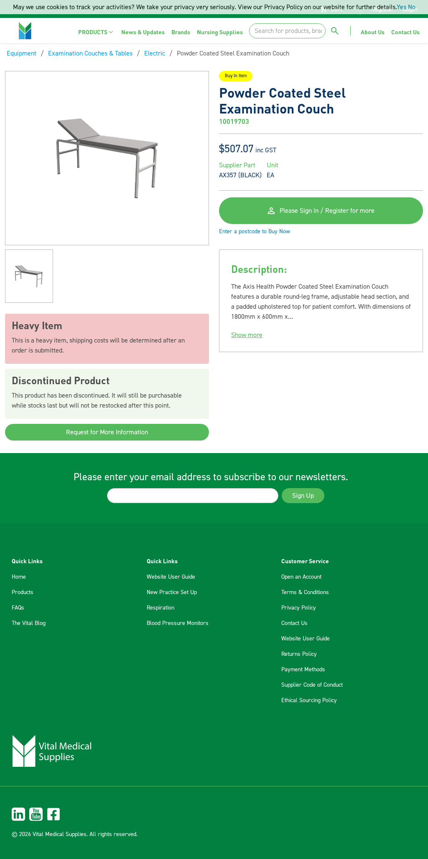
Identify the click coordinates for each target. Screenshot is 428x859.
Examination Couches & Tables (90, 53)
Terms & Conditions (305, 592)
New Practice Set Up (172, 592)
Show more (246, 335)
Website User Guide (171, 577)
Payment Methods (303, 669)
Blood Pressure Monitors (178, 623)
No (411, 7)
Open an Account (301, 577)
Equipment (21, 53)
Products (22, 592)
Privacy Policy (298, 608)
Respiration (160, 608)
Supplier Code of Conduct (312, 685)
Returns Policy (299, 654)
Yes (401, 7)
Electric (154, 53)
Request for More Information (107, 432)
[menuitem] (96, 31)
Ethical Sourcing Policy (309, 700)
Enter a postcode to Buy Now (254, 231)
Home (19, 577)
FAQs (18, 608)
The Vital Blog (29, 623)
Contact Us (294, 623)
